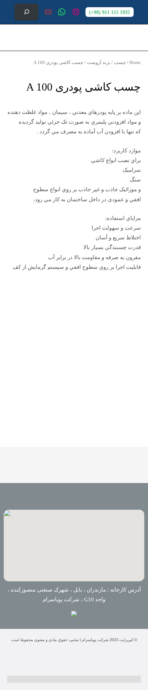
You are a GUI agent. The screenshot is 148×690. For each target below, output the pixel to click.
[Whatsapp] (61, 659)
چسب (120, 62)
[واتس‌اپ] (61, 12)
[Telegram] (36, 659)
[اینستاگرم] (75, 12)
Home (135, 62)
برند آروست (98, 62)
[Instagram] (86, 659)
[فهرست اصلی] (13, 37)
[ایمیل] (48, 12)
